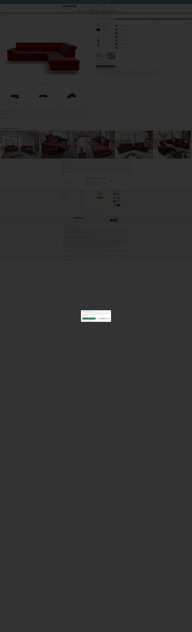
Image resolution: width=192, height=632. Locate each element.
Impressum (89, 320)
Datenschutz (84, 320)
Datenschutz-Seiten (85, 315)
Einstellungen (103, 318)
